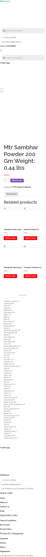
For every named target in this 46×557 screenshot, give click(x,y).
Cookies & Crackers (11, 330)
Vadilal (6, 433)
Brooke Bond (8, 326)
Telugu (6, 429)
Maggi (6, 377)
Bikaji (5, 319)
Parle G (6, 395)
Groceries (7, 359)
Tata (5, 424)
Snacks (6, 413)
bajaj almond (8, 312)
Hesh (5, 368)
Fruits (6, 355)
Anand (6, 308)
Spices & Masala (24, 187)
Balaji (5, 317)
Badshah (7, 310)
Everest (6, 350)
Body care (7, 321)
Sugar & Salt (8, 418)
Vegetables (8, 435)
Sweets (6, 422)
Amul (5, 305)
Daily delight (8, 337)
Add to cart (17, 180)
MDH (5, 382)
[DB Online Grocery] (13, 13)
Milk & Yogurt (8, 384)
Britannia (7, 323)
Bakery (6, 314)
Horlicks (6, 373)
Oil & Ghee (8, 391)
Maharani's (7, 379)
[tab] (12, 194)
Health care (8, 364)
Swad (6, 420)
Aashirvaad (8, 303)
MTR (15, 187)
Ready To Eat (8, 402)
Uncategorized (9, 431)
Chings (6, 328)
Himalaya (7, 370)
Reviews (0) (12, 194)
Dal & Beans (8, 341)
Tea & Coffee (8, 427)
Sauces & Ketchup (10, 409)
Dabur (6, 335)
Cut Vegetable (9, 332)
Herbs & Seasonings (11, 366)
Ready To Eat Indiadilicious (13, 404)
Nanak (6, 388)
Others (6, 393)
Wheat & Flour (9, 438)
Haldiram (7, 362)
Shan (5, 411)
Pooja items (8, 400)
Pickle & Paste (9, 397)
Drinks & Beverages (11, 346)
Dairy (5, 339)
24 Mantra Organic (10, 301)
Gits (5, 357)
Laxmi (6, 375)
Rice (5, 406)
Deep (6, 344)
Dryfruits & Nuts (9, 348)
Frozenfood (8, 353)
